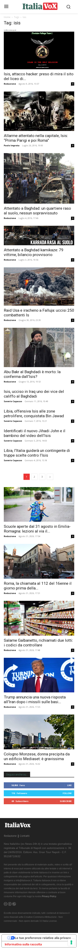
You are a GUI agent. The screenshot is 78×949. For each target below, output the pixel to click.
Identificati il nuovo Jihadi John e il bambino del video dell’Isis (34, 433)
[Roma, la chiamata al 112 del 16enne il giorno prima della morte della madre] (39, 561)
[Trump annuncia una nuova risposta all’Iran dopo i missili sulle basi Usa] (39, 675)
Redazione (10, 83)
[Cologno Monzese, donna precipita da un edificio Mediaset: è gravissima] (39, 732)
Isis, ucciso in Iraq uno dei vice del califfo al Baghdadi (34, 394)
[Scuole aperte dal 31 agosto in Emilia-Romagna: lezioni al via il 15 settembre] (39, 504)
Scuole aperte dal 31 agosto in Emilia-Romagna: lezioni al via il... (37, 528)
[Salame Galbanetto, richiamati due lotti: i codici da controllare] (39, 618)
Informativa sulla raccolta (23, 944)
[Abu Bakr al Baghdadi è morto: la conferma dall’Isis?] (39, 347)
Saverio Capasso (13, 401)
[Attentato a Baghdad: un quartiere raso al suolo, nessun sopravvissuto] (39, 178)
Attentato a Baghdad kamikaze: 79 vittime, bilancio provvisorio (33, 252)
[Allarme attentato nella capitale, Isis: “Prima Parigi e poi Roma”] (39, 111)
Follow (67, 793)
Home (7, 17)
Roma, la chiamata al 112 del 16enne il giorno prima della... (38, 585)
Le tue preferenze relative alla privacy (43, 938)
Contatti (25, 836)
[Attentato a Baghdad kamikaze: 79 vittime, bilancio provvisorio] (39, 235)
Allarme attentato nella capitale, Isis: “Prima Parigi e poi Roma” (36, 138)
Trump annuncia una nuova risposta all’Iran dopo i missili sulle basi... (35, 699)
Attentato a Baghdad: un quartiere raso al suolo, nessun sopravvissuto (37, 210)
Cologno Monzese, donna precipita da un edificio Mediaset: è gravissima (37, 756)
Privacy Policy (49, 896)
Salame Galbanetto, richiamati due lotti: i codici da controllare (38, 642)
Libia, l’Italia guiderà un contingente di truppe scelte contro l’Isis (37, 453)
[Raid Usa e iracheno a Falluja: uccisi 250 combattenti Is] (39, 286)
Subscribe (66, 801)
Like (69, 785)
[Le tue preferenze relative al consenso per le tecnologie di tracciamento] (71, 942)
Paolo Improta (12, 145)
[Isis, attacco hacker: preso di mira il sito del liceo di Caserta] (39, 49)
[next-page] (50, 477)
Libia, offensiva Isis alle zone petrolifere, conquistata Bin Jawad (34, 413)
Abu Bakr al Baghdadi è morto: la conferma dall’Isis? (32, 374)
